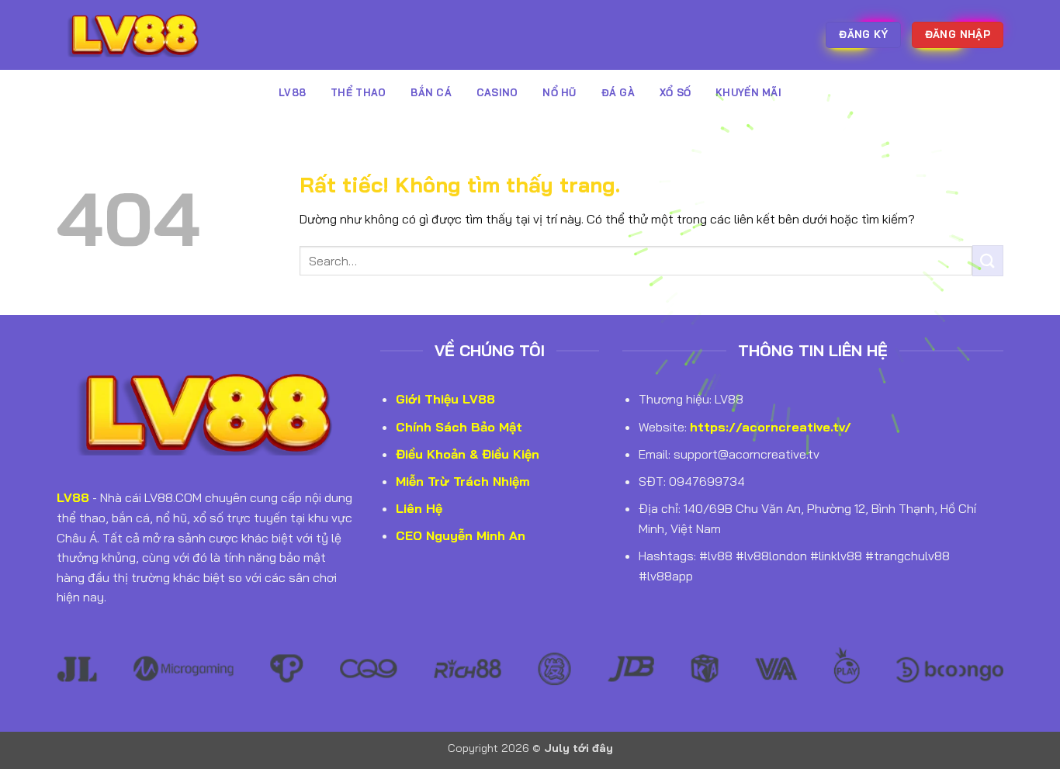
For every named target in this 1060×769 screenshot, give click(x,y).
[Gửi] (987, 260)
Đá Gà (618, 92)
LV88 (292, 92)
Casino (497, 92)
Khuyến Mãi (748, 92)
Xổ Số (675, 92)
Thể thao (358, 92)
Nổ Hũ (559, 92)
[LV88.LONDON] (134, 34)
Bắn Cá (431, 92)
